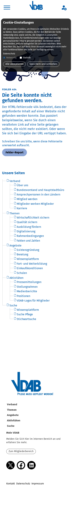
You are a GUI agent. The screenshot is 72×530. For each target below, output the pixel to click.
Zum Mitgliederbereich (21, 451)
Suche (10, 425)
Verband (12, 404)
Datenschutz (23, 483)
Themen (12, 409)
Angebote (13, 415)
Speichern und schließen (43, 64)
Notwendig (11, 57)
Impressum (37, 483)
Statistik (27, 57)
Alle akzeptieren (14, 64)
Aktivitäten (13, 420)
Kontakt (10, 483)
